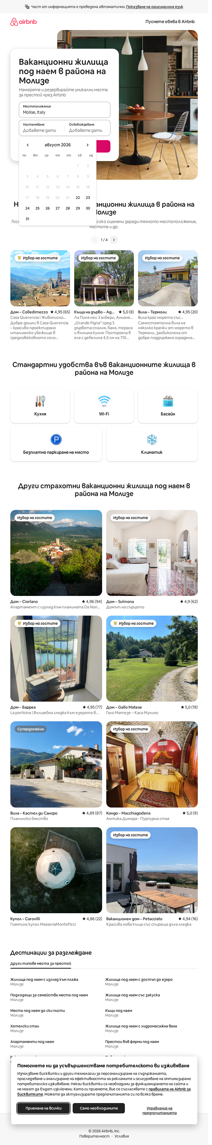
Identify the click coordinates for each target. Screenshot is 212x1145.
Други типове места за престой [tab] (40, 963)
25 (37, 208)
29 (78, 208)
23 (88, 197)
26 (48, 208)
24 (27, 208)
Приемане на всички (43, 1108)
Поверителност (94, 1136)
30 (88, 208)
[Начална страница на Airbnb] (23, 21)
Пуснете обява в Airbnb (170, 21)
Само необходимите (99, 1108)
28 (68, 208)
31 (27, 219)
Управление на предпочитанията (159, 1110)
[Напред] (114, 240)
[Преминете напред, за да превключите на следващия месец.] (87, 145)
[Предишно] (94, 240)
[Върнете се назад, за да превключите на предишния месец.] (27, 145)
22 (78, 197)
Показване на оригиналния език (154, 6)
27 (58, 208)
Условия (122, 1136)
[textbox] (41, 130)
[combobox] (64, 112)
